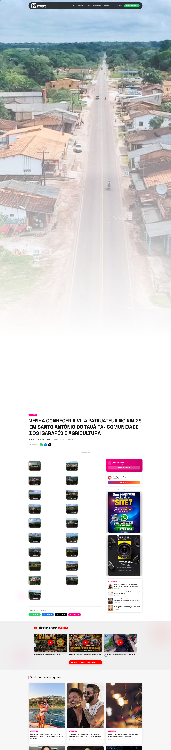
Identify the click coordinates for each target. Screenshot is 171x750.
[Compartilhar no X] (49, 444)
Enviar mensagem (124, 467)
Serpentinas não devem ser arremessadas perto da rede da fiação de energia (123, 735)
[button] (50, 645)
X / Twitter (62, 614)
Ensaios (106, 5)
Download (35, 470)
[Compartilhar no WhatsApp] (41, 444)
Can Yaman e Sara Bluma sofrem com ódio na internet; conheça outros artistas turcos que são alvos (46, 736)
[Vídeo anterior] (34, 645)
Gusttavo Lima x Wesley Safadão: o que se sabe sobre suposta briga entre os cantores (85, 735)
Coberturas (97, 5)
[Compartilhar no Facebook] (45, 444)
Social (88, 5)
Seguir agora (124, 482)
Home (73, 5)
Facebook (49, 614)
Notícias (81, 5)
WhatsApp (36, 614)
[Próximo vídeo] (136, 645)
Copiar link (75, 614)
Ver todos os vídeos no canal (87, 662)
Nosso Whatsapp (131, 5)
